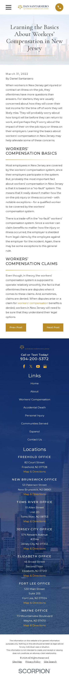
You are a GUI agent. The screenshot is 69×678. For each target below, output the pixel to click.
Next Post (53, 327)
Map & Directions (34, 471)
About (34, 391)
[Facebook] (24, 366)
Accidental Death (34, 407)
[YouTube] (38, 366)
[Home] (33, 7)
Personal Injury (34, 415)
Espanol (34, 431)
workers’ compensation (33, 303)
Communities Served (34, 423)
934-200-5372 (34, 358)
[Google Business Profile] (45, 366)
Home (34, 383)
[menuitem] (17, 662)
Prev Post (16, 327)
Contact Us (34, 439)
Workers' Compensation (34, 399)
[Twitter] (31, 366)
